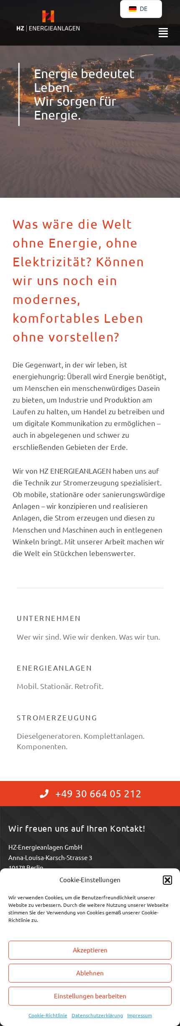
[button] (167, 880)
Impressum (139, 1015)
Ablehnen (90, 973)
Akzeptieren (90, 950)
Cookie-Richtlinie (47, 1015)
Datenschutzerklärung (97, 1015)
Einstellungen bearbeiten (90, 996)
